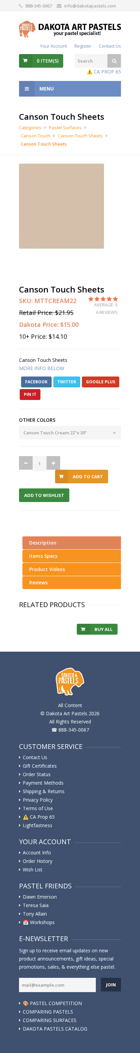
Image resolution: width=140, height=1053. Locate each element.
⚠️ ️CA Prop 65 (39, 817)
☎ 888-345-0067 (70, 729)
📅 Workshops (39, 922)
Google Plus (100, 382)
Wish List (32, 870)
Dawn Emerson (40, 897)
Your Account (53, 46)
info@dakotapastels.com (90, 6)
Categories (30, 127)
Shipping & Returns (44, 791)
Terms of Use (38, 808)
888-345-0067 (38, 6)
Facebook (36, 382)
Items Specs (43, 556)
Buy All (103, 629)
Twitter (66, 382)
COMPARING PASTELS (48, 1012)
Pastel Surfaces (65, 127)
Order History (37, 861)
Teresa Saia (36, 905)
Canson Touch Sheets (80, 136)
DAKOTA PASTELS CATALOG (55, 1029)
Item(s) (47, 60)
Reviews (38, 582)
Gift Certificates (40, 766)
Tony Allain (35, 914)
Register (82, 46)
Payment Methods (43, 783)
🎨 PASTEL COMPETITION (52, 1003)
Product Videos (47, 569)
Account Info (37, 853)
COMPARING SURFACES (49, 1020)
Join (111, 985)
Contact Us (110, 46)
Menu (46, 88)
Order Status (37, 774)
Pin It (30, 394)
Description (42, 542)
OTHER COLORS (37, 420)
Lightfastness (37, 825)
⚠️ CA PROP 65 (104, 71)
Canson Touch (35, 136)
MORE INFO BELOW (41, 368)
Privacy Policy (38, 800)
